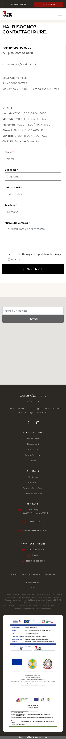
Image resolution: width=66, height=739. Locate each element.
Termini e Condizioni (33, 493)
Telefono (10, 205)
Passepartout (40, 737)
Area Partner (49, 4)
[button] (33, 269)
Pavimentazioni (33, 438)
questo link (20, 603)
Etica (33, 587)
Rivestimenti (33, 444)
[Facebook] (28, 422)
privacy (57, 254)
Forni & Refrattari (33, 455)
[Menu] (59, 14)
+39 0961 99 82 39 (35, 521)
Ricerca (33, 318)
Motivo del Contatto (17, 222)
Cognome (11, 169)
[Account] (52, 14)
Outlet (33, 460)
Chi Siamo (33, 477)
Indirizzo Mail (13, 187)
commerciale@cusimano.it (35, 530)
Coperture (33, 449)
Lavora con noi (33, 582)
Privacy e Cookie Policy (33, 488)
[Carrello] (45, 14)
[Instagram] (37, 422)
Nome (9, 152)
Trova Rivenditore (17, 4)
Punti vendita (33, 482)
